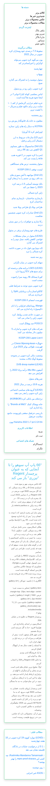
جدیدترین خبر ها (37, 16)
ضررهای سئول (35, 379)
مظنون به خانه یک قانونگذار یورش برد (25, 121)
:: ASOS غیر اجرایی (35, 773)
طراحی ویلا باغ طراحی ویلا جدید (27, 207)
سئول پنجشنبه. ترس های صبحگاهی (26, 164)
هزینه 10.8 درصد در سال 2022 (28, 384)
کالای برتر (40, 13)
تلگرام (39, 448)
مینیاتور (41, 40)
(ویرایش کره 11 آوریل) (32, 132)
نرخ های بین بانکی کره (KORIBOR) (26, 399)
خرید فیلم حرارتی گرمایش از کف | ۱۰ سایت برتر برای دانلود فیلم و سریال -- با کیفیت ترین (25, 106)
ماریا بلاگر (40, 37)
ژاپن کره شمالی (35, 193)
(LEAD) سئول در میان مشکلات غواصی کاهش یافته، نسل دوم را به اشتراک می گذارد (26, 239)
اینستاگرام (37, 444)
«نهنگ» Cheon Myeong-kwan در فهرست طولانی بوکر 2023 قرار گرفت (27, 346)
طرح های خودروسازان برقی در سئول (25, 230)
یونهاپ (39, 74)
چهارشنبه (38, 69)
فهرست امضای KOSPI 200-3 (28, 300)
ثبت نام (39, 436)
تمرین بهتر (40, 34)
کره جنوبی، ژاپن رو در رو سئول (28, 88)
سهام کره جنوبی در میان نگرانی (27, 262)
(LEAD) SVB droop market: (29, 364)
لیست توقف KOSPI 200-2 (30, 169)
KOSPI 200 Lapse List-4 (30, 338)
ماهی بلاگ (40, 30)
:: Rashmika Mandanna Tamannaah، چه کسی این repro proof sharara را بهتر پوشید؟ (25, 758)
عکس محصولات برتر (35, 19)
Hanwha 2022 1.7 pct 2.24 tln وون (25, 422)
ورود (40, 431)
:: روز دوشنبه (38, 767)
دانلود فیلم (40, 44)
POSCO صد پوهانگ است (30, 323)
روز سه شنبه (36, 257)
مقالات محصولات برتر (34, 23)
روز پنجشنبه (36, 115)
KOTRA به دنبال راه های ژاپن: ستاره (25, 126)
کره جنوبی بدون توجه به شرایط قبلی (25, 286)
